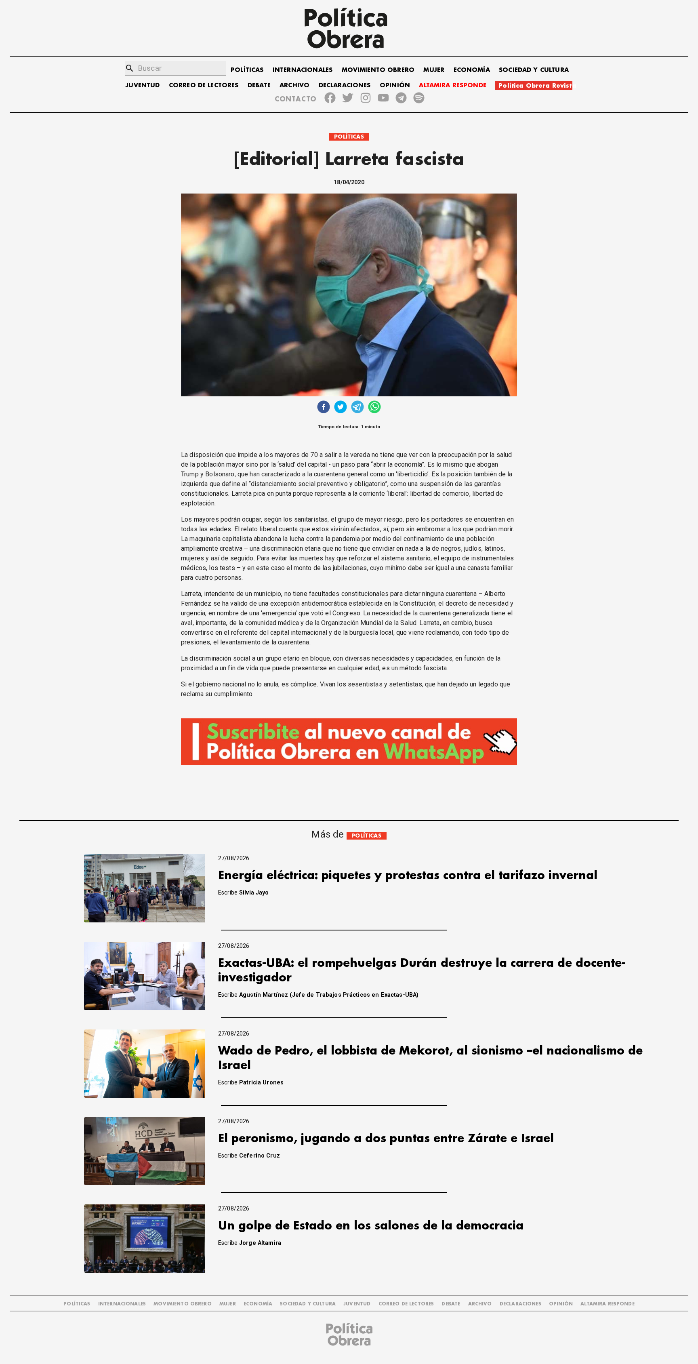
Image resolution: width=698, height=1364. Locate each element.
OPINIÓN (395, 85)
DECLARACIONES (345, 85)
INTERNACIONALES (302, 70)
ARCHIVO (294, 85)
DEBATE (259, 85)
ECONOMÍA (472, 70)
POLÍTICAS (247, 70)
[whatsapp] (374, 407)
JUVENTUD (143, 85)
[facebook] (323, 407)
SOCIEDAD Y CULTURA (534, 70)
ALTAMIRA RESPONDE (452, 85)
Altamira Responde (607, 1304)
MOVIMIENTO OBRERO (378, 70)
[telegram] (357, 407)
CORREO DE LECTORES (204, 85)
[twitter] (340, 407)
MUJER (433, 70)
